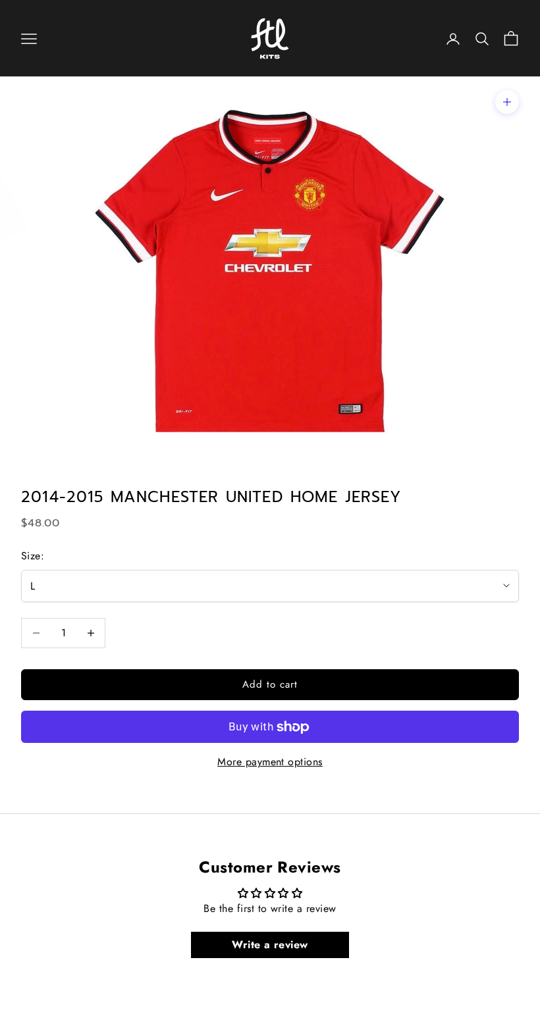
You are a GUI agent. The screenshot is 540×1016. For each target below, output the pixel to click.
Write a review (270, 944)
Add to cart (270, 684)
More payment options (270, 761)
